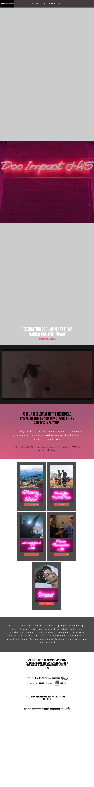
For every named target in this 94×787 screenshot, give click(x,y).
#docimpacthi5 (47, 339)
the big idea (35, 3)
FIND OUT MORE (31, 504)
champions (52, 3)
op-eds (60, 3)
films (44, 3)
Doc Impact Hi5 (7, 4)
